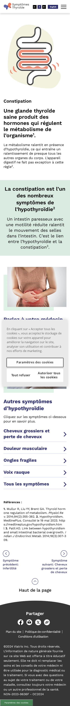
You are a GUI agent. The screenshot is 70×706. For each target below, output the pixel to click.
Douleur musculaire (25, 448)
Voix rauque (17, 472)
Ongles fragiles (20, 460)
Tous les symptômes (26, 484)
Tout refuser (20, 375)
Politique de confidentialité (42, 631)
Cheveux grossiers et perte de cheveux (26, 433)
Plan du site (13, 631)
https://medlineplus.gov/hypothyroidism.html (34, 524)
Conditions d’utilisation (33, 636)
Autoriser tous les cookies (49, 375)
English (53, 7)
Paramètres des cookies (16, 703)
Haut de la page (35, 590)
